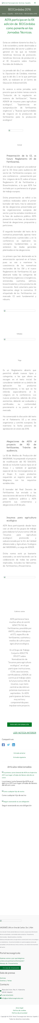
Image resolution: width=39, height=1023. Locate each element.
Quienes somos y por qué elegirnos (12, 958)
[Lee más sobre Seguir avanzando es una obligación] (15, 801)
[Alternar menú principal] (35, 3)
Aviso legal (19, 1008)
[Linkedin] (13, 744)
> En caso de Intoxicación (10, 968)
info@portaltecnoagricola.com (12, 998)
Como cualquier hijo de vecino (14, 795)
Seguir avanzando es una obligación (17, 805)
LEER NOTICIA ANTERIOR (24, 732)
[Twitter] (8, 744)
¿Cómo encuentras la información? (12, 961)
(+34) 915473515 (7, 995)
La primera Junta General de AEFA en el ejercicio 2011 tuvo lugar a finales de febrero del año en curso (19, 783)
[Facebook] (3, 744)
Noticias (3, 978)
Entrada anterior (19, 753)
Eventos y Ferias (6, 980)
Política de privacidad (19, 1013)
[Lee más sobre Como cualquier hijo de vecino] (13, 791)
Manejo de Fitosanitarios (9, 963)
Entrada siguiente (19, 757)
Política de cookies (19, 1010)
